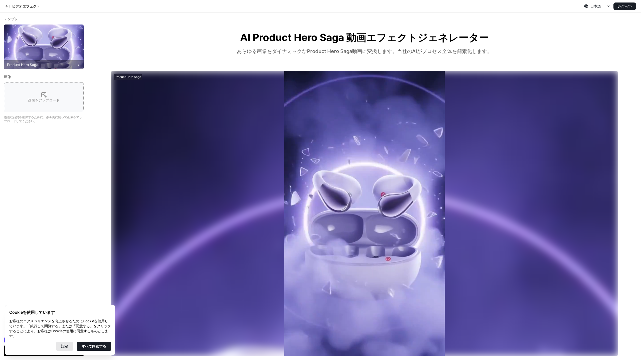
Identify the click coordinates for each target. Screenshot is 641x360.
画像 (7, 76)
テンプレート (14, 19)
